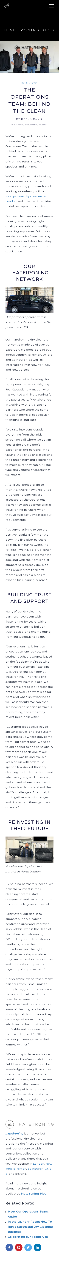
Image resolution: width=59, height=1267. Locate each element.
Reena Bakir (32, 119)
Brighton (19, 1168)
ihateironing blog (34, 1193)
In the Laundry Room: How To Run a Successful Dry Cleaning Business (30, 1226)
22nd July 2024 (29, 83)
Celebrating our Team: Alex (28, 1236)
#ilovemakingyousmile (36, 125)
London (38, 1163)
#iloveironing (18, 125)
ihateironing (14, 1133)
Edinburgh (35, 1168)
